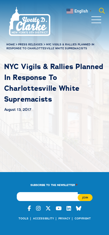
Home (10, 44)
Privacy (64, 218)
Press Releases (30, 44)
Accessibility (43, 218)
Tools (23, 218)
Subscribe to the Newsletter (54, 184)
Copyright (83, 218)
